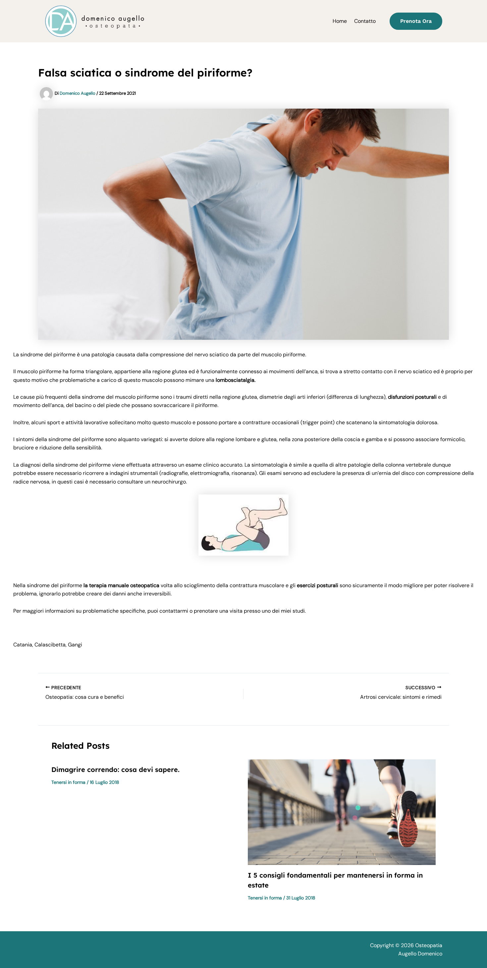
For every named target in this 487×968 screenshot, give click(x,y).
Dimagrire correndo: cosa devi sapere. (115, 769)
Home (340, 21)
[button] (416, 21)
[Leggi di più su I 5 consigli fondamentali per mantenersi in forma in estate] (342, 811)
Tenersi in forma (68, 782)
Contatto (365, 21)
